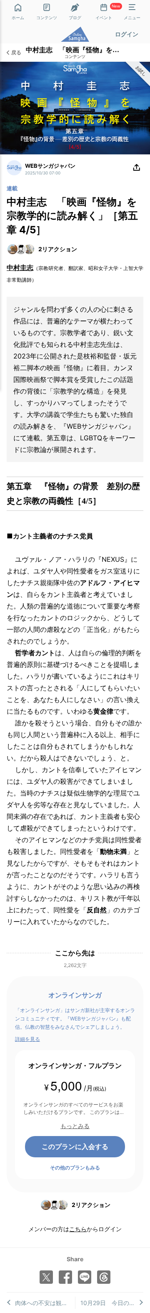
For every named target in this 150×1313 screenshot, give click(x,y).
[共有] (136, 167)
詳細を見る (27, 1039)
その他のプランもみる (75, 1167)
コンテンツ (75, 57)
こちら (78, 1228)
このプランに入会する (75, 1146)
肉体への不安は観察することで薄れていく (45, 1302)
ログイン (126, 34)
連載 (12, 188)
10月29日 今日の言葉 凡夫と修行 (112, 1302)
